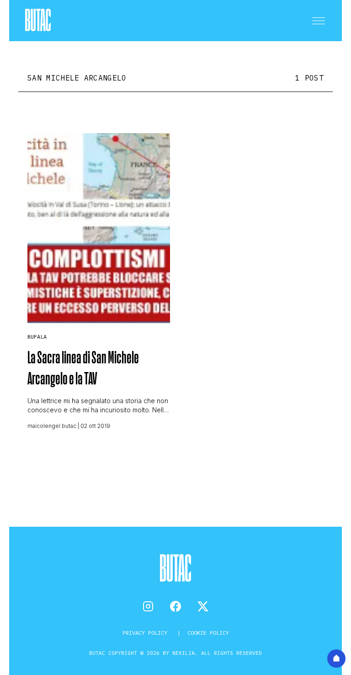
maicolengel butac (51, 425)
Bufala (37, 336)
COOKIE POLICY (208, 632)
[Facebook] (175, 606)
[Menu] (318, 20)
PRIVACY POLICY (146, 632)
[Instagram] (148, 606)
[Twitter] (203, 606)
